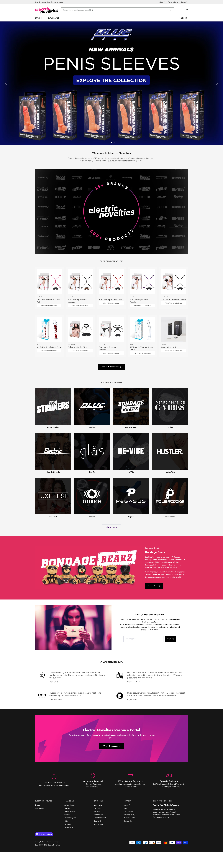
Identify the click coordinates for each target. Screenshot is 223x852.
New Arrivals (53, 18)
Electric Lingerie (70, 818)
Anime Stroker (69, 805)
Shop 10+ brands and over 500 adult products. (49, 2)
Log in (184, 18)
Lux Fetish (97, 808)
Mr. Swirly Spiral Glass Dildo (49, 347)
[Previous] (6, 83)
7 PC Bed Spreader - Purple (139, 300)
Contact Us (184, 2)
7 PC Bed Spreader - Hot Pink (48, 300)
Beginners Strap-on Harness (107, 348)
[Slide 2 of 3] (111, 83)
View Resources (111, 745)
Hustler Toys (69, 827)
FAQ (125, 808)
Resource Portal (173, 2)
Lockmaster (98, 805)
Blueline (67, 808)
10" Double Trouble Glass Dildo (141, 348)
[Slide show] (111, 83)
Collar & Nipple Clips (77, 347)
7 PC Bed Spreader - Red (110, 299)
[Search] (171, 10)
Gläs (66, 821)
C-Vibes (67, 815)
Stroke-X (97, 821)
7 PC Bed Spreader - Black (173, 299)
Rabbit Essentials (100, 818)
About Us (162, 2)
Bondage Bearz (70, 811)
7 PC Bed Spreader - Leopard (77, 300)
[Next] (216, 83)
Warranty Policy (129, 815)
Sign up (170, 638)
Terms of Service (53, 842)
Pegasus (97, 811)
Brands (38, 18)
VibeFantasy (98, 824)
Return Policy (128, 811)
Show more (111, 527)
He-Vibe (67, 824)
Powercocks (98, 815)
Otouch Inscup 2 (168, 347)
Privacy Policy (40, 842)
